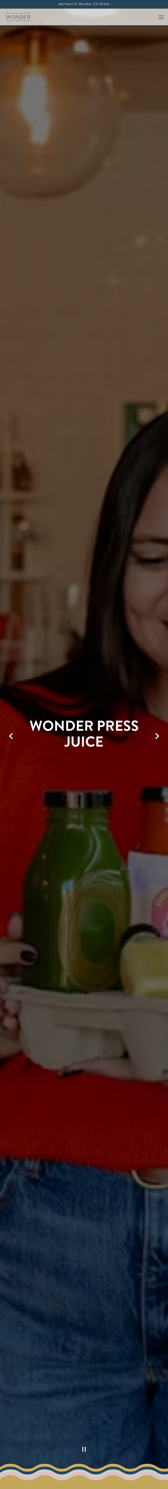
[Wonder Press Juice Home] (19, 17)
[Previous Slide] (11, 736)
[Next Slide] (157, 736)
